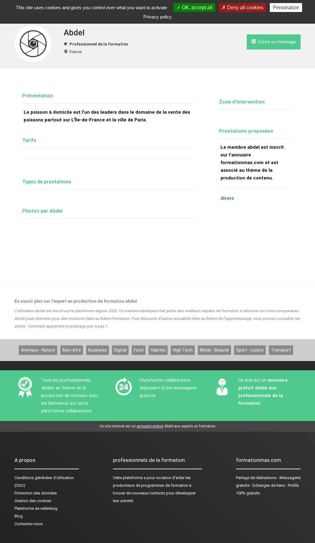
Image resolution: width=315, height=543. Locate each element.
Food (138, 350)
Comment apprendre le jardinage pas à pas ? (68, 326)
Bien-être (71, 350)
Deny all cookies (244, 7)
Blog (18, 516)
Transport (281, 350)
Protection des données (35, 493)
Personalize (286, 7)
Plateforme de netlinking (36, 508)
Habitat (158, 350)
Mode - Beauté (214, 350)
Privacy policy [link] (157, 16)
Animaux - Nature (38, 350)
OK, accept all (196, 7)
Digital (120, 350)
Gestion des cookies (32, 500)
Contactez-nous (28, 523)
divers (227, 198)
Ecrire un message (276, 42)
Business (97, 350)
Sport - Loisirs (250, 350)
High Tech (183, 350)
